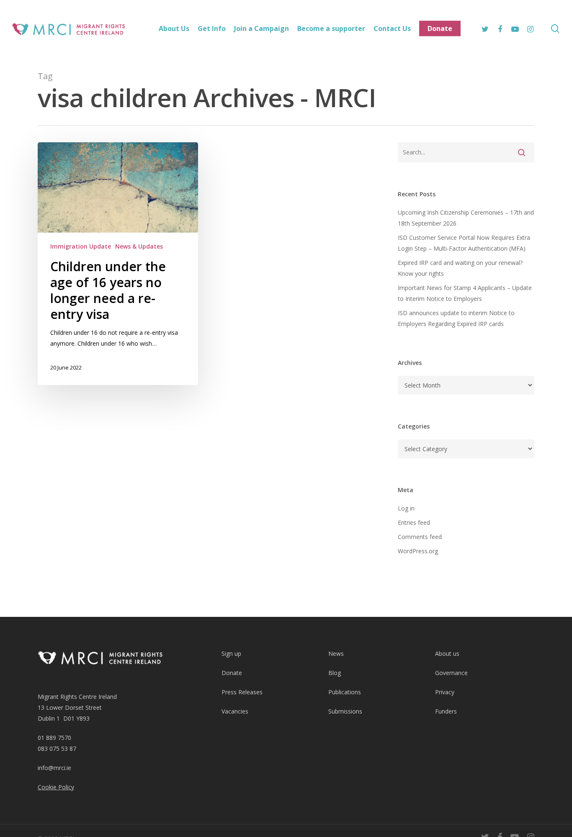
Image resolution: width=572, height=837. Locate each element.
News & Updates (139, 246)
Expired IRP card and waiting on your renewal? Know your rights (460, 268)
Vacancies (235, 711)
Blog (334, 673)
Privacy (444, 692)
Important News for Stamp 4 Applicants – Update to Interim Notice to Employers (465, 293)
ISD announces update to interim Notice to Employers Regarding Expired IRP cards (456, 318)
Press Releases (242, 692)
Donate (232, 673)
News (336, 653)
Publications (344, 692)
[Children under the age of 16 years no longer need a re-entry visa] (118, 263)
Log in (406, 508)
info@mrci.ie (54, 768)
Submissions (345, 711)
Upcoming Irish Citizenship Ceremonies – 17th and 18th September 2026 (466, 217)
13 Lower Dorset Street (70, 707)
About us (447, 653)
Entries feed (414, 522)
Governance (451, 673)
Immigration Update (80, 246)
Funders (446, 711)
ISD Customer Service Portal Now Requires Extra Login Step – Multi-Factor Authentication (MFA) (464, 243)
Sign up (231, 653)
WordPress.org (418, 551)
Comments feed (420, 537)
